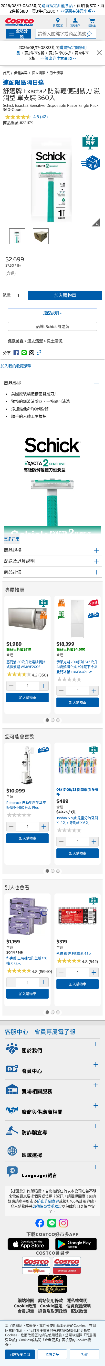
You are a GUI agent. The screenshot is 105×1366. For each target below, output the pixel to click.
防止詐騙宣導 (48, 1201)
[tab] (52, 1048)
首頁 (6, 73)
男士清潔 (56, 73)
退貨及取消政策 (52, 1311)
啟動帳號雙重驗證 (47, 1206)
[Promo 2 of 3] (52, 720)
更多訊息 (12, 538)
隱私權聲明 (77, 1300)
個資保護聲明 (78, 1306)
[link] (16, 352)
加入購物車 (65, 295)
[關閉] (99, 53)
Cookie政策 (25, 1306)
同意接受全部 (20, 1354)
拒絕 (84, 1354)
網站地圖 (26, 1300)
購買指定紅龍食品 (57, 5)
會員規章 (26, 1311)
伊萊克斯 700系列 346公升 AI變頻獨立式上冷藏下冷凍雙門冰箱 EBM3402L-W (76, 667)
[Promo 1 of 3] (47, 720)
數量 (7, 294)
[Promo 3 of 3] (58, 720)
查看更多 (52, 1354)
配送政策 (79, 1311)
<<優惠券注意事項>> (77, 11)
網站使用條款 (50, 1300)
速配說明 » (52, 312)
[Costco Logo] (19, 22)
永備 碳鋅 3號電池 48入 (74, 953)
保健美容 (21, 73)
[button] (91, 33)
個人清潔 (38, 73)
